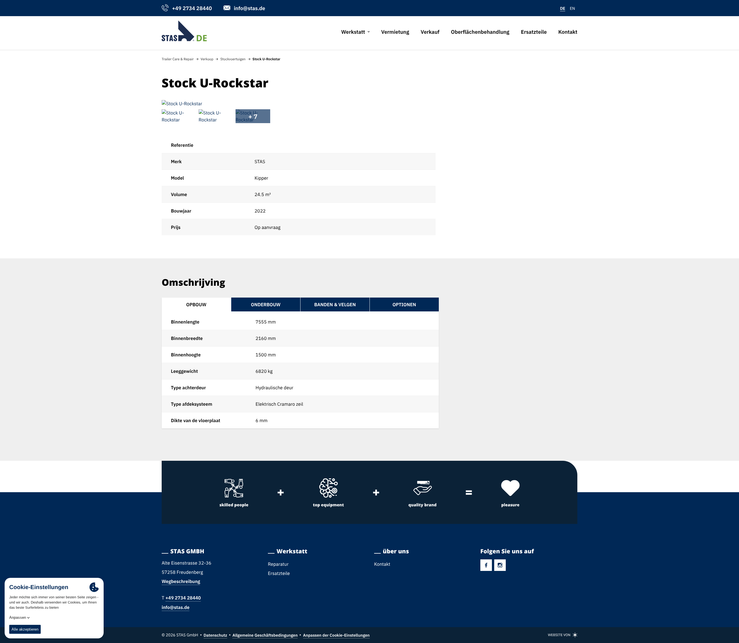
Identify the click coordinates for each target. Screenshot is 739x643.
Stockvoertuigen (232, 59)
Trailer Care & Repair (178, 59)
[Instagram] (500, 565)
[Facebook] (486, 565)
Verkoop (207, 59)
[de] (184, 30)
